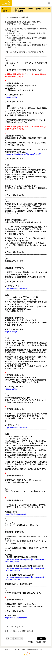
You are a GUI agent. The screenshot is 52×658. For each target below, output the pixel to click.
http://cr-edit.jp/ (11, 97)
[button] (48, 3)
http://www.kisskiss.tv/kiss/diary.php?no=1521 (23, 154)
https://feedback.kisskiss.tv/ (16, 288)
